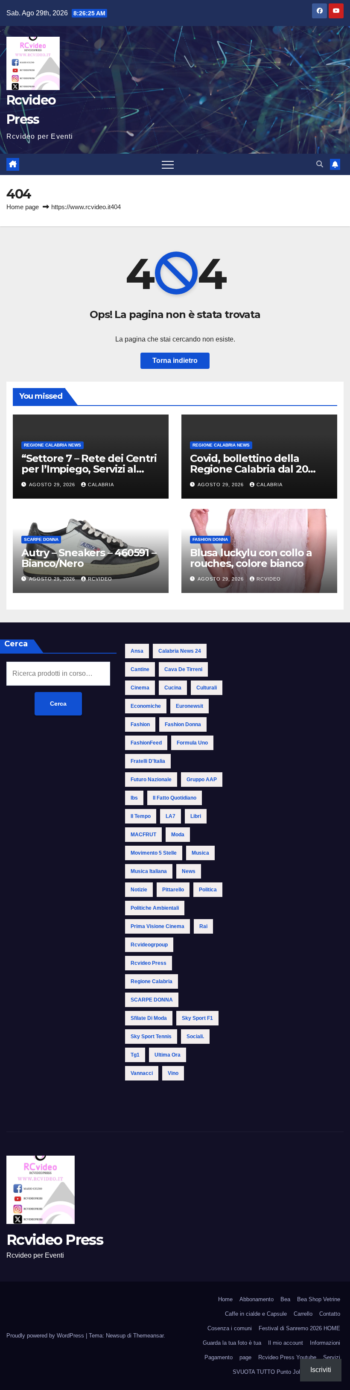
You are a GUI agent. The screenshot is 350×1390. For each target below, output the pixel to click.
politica (208, 890)
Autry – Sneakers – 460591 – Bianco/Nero (88, 557)
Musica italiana (149, 871)
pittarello (173, 890)
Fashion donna (210, 539)
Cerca (58, 703)
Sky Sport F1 (197, 1018)
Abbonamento (256, 1299)
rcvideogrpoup (149, 945)
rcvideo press (148, 963)
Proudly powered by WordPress (46, 1335)
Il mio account (285, 1343)
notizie (139, 890)
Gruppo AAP (202, 780)
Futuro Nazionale (151, 780)
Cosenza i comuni (229, 1328)
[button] (319, 164)
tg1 (135, 1055)
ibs (134, 798)
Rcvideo (100, 578)
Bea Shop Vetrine (318, 1299)
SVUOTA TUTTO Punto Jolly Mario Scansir (286, 1372)
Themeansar (148, 1335)
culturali (206, 688)
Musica (200, 853)
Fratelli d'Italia (148, 761)
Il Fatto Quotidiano (174, 798)
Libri (195, 816)
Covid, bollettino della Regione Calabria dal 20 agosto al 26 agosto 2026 (251, 469)
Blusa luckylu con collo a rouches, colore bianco (251, 557)
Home (225, 1299)
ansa (137, 651)
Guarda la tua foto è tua (232, 1343)
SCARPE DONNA (41, 539)
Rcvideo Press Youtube (287, 1357)
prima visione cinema (157, 926)
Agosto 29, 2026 (53, 484)
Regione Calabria (151, 981)
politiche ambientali (155, 908)
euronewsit (189, 706)
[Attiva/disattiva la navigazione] (167, 164)
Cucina (172, 688)
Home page (22, 206)
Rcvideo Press (54, 1240)
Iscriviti (320, 1369)
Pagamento (218, 1357)
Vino (173, 1073)
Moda (177, 835)
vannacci (142, 1073)
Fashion (140, 724)
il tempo (141, 816)
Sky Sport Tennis (151, 1037)
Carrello (303, 1314)
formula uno (192, 743)
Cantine (140, 669)
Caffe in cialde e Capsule (256, 1314)
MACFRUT (143, 835)
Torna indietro (175, 360)
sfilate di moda (149, 1018)
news (188, 871)
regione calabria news (52, 445)
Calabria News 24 (179, 651)
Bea (285, 1299)
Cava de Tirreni (183, 669)
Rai (203, 926)
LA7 (170, 816)
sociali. (195, 1037)
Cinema (140, 688)
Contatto (329, 1314)
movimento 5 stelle (154, 853)
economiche (146, 706)
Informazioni (325, 1343)
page (245, 1357)
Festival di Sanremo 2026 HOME (299, 1328)
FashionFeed (146, 743)
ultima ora (168, 1055)
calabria (101, 484)
